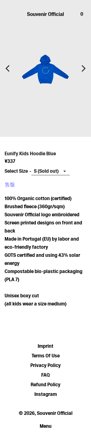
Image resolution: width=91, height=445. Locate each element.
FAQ (45, 375)
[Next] (82, 68)
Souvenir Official (45, 14)
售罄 (10, 185)
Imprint (45, 346)
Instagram (45, 394)
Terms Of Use (46, 356)
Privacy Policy (45, 365)
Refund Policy (45, 384)
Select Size (16, 171)
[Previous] (8, 68)
